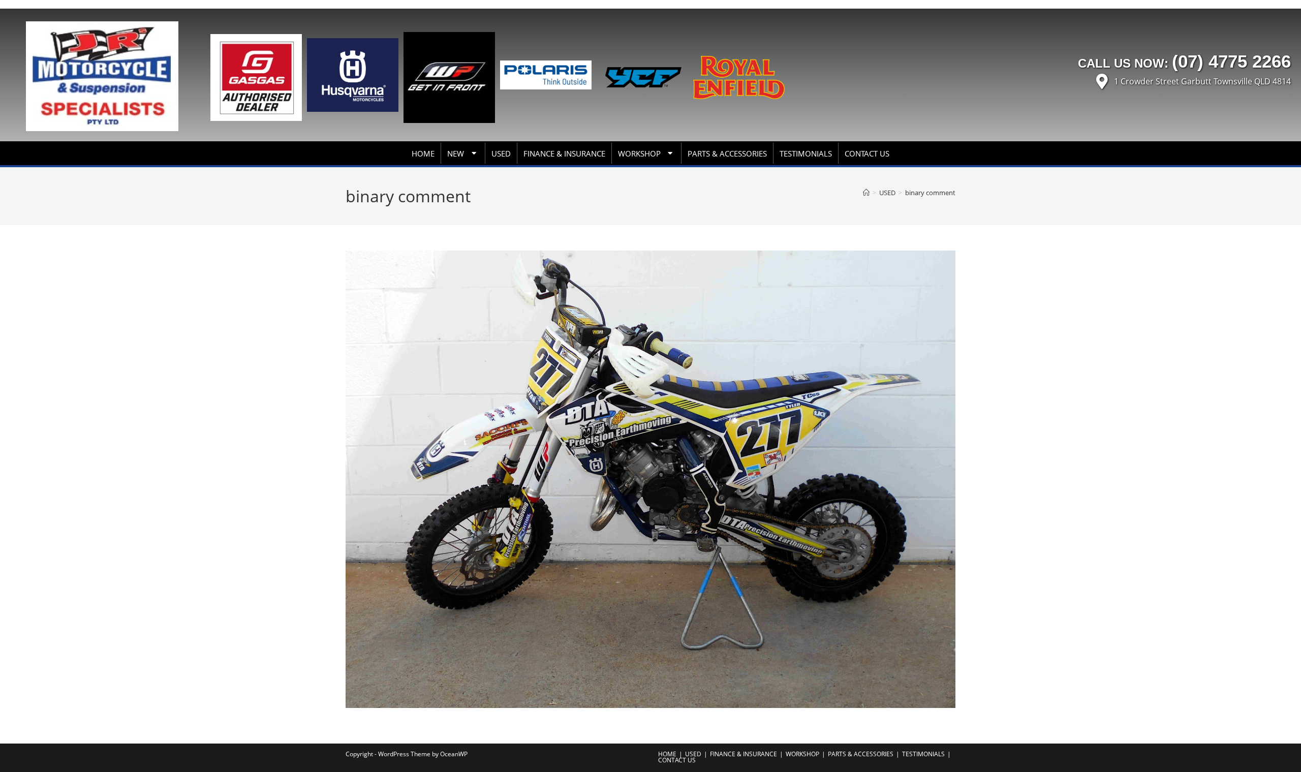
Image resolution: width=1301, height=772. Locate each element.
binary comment (930, 192)
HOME (423, 153)
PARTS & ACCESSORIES (727, 153)
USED (501, 153)
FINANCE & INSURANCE (564, 153)
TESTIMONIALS (806, 153)
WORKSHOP (639, 153)
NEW (455, 153)
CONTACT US (867, 153)
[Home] (866, 192)
